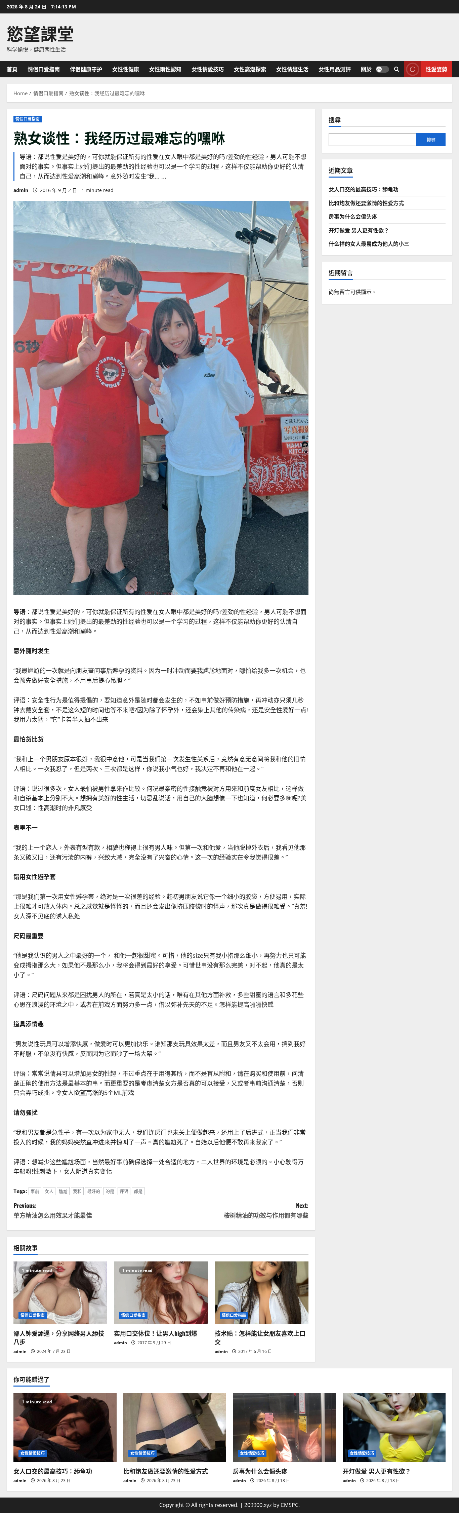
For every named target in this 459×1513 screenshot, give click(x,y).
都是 (138, 1191)
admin (20, 190)
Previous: (52, 1210)
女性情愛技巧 (208, 69)
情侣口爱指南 (44, 69)
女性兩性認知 (165, 69)
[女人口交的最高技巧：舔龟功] (65, 1427)
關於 (366, 69)
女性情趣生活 (292, 69)
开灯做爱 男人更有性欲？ (359, 230)
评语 (124, 1191)
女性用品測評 (335, 69)
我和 (77, 1191)
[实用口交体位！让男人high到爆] (161, 1292)
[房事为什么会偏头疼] (284, 1427)
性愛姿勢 (436, 69)
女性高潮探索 (250, 69)
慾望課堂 (40, 32)
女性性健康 (125, 69)
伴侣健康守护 (86, 69)
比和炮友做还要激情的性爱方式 (366, 203)
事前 (35, 1191)
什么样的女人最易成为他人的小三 (369, 243)
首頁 (12, 69)
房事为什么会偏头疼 (353, 216)
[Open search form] (396, 69)
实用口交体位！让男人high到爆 (155, 1333)
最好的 (93, 1191)
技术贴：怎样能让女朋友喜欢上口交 (260, 1337)
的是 (110, 1191)
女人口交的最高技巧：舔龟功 (364, 189)
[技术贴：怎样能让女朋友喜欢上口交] (261, 1292)
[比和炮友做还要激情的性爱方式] (174, 1427)
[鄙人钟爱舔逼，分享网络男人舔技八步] (60, 1292)
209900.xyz (258, 1505)
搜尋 (335, 120)
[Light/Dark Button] (382, 69)
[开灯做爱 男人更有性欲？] (394, 1427)
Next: (266, 1210)
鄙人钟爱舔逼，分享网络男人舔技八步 (58, 1337)
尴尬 (63, 1191)
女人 (49, 1191)
